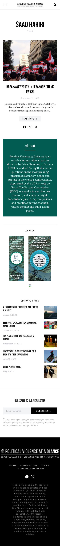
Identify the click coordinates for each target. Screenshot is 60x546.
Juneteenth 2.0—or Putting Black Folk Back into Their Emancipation (19, 353)
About (12, 465)
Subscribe (42, 411)
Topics (45, 465)
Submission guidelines (30, 468)
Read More (28, 119)
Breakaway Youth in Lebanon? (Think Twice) (30, 89)
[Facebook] (26, 476)
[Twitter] (32, 476)
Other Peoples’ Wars (12, 367)
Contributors (28, 465)
